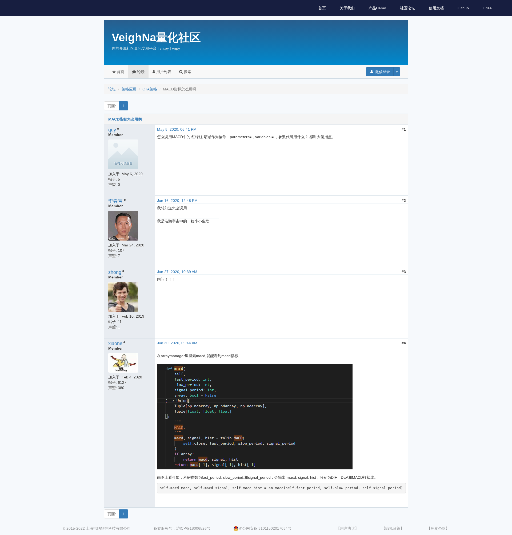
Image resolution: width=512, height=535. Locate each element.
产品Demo (377, 8)
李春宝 (115, 201)
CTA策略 (149, 89)
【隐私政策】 (393, 528)
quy (112, 130)
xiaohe (115, 343)
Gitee (487, 8)
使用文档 (436, 8)
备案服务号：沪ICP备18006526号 (182, 528)
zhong (114, 272)
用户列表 (163, 72)
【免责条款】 (438, 528)
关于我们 (347, 8)
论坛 (140, 72)
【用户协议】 (347, 528)
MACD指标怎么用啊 (125, 119)
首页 (322, 8)
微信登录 (382, 72)
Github (463, 8)
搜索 (187, 72)
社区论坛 (407, 8)
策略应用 (129, 89)
